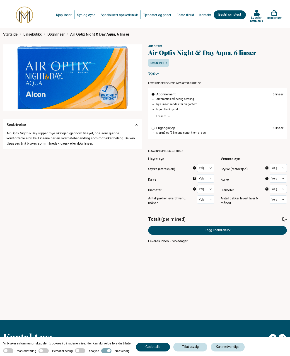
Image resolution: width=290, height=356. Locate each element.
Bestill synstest (229, 14)
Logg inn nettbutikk (256, 19)
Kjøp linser (64, 15)
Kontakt (205, 15)
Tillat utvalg (190, 347)
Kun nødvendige (227, 347)
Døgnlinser (56, 34)
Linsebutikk (32, 34)
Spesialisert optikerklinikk (119, 15)
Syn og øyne (86, 15)
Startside (10, 34)
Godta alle (152, 347)
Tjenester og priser (157, 15)
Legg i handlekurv (217, 230)
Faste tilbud (185, 15)
